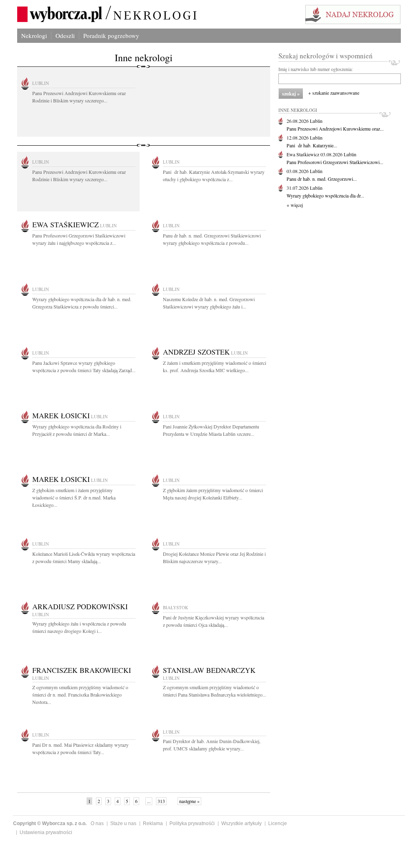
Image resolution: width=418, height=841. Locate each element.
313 (161, 801)
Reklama (153, 823)
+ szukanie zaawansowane (333, 92)
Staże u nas (123, 823)
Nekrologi (34, 35)
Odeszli (65, 35)
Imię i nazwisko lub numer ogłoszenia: (315, 69)
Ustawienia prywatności (46, 832)
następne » (189, 801)
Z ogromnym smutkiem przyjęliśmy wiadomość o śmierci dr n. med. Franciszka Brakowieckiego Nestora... (80, 694)
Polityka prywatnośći (192, 823)
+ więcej (295, 205)
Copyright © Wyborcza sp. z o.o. (50, 823)
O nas (97, 823)
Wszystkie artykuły (241, 823)
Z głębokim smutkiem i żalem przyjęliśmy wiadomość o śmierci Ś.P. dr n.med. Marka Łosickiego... (74, 497)
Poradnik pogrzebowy (111, 35)
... (149, 801)
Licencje (277, 823)
